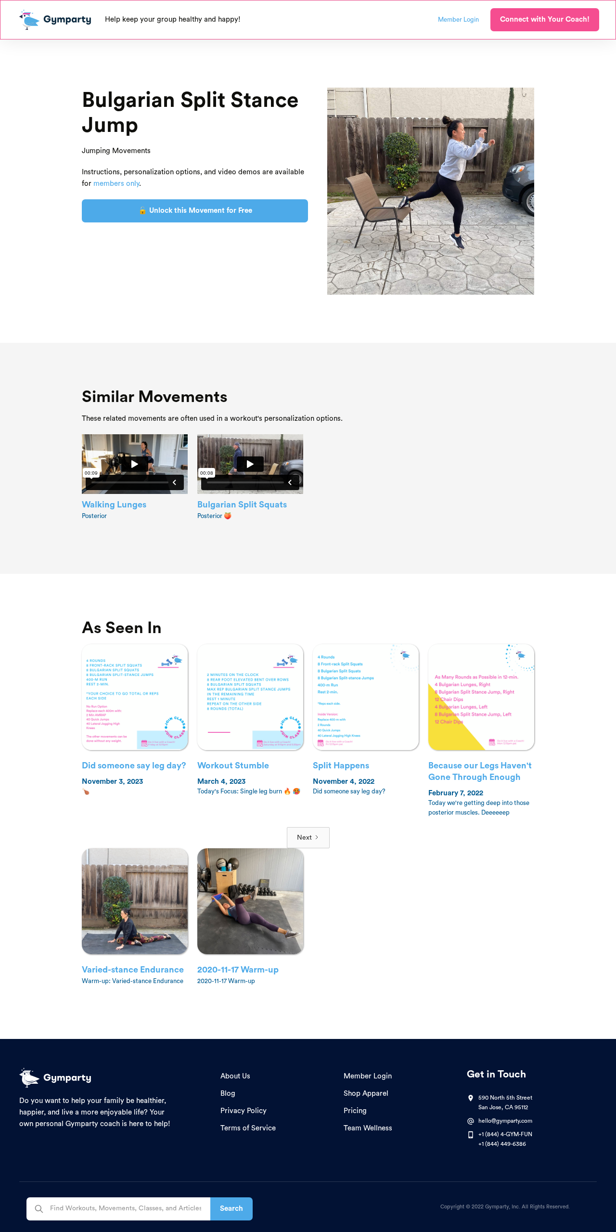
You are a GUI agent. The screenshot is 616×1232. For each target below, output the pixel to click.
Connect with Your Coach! (545, 19)
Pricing (355, 1111)
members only (116, 183)
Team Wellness (368, 1128)
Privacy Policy (243, 1111)
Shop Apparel (366, 1093)
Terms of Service (248, 1128)
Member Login (368, 1076)
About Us (235, 1076)
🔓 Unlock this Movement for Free (195, 210)
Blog (227, 1093)
